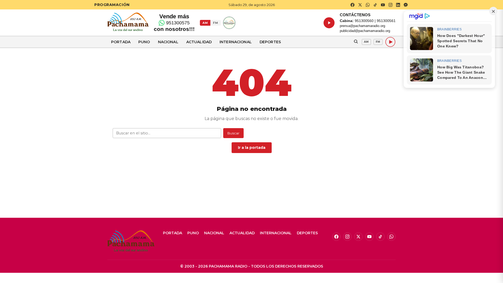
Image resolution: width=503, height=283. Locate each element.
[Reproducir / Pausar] (329, 22)
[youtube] (383, 5)
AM (205, 23)
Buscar (233, 133)
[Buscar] (356, 41)
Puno (144, 42)
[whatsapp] (367, 5)
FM (215, 23)
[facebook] (352, 5)
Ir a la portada (251, 147)
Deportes (270, 42)
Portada (120, 42)
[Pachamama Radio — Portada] (128, 22)
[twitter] (360, 5)
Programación (112, 4)
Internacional (236, 42)
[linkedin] (398, 5)
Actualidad (199, 42)
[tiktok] (375, 5)
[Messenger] (405, 5)
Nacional (168, 42)
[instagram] (390, 5)
